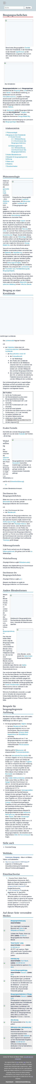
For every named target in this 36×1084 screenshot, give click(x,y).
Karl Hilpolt (24, 961)
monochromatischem (12, 349)
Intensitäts (6, 97)
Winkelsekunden (24, 562)
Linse (4, 231)
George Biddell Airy (24, 116)
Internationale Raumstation (20, 755)
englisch (24, 112)
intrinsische (26, 812)
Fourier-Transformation (12, 684)
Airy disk (28, 1022)
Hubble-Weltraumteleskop (16, 778)
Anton (21, 928)
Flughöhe (29, 762)
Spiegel (7, 782)
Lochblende (20, 203)
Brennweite (6, 501)
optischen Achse (6, 458)
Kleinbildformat (23, 734)
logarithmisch (20, 52)
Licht (25, 90)
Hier (25, 1062)
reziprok (22, 221)
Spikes (10, 107)
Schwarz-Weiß (23, 732)
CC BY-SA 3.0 (15, 947)
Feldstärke (11, 347)
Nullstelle (22, 434)
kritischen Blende (26, 284)
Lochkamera (25, 267)
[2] (14, 114)
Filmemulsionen (24, 744)
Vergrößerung (17, 252)
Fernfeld (27, 48)
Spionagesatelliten (27, 790)
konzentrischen (7, 235)
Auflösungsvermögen (9, 522)
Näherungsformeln (8, 551)
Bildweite (8, 252)
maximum (12, 97)
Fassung (24, 229)
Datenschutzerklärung (22, 1082)
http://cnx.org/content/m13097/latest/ (16, 862)
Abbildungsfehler (6, 202)
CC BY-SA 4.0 (20, 963)
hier (17, 1062)
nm (31, 551)
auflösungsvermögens (14, 263)
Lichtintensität (9, 340)
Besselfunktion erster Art (17, 354)
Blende (8, 93)
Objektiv (23, 724)
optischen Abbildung (9, 284)
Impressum (9, 1082)
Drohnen (8, 802)
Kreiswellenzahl (17, 356)
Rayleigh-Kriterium (20, 524)
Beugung (17, 90)
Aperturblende (15, 215)
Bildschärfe (23, 282)
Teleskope (6, 540)
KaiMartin (26, 1036)
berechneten (28, 656)
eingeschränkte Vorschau (16, 886)
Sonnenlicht (16, 463)
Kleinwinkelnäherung (16, 481)
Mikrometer (26, 201)
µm (20, 579)
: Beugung (12, 857)
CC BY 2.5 (23, 935)
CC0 (12, 974)
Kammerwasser (25, 835)
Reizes (11, 816)
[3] (5, 484)
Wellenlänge (22, 237)
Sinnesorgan (25, 816)
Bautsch (23, 972)
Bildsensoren (19, 750)
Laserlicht (25, 199)
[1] (20, 111)
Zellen (16, 835)
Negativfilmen (12, 734)
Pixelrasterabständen (22, 752)
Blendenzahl (11, 512)
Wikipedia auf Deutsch (18, 930)
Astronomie (10, 110)
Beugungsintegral (11, 122)
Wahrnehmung (9, 814)
